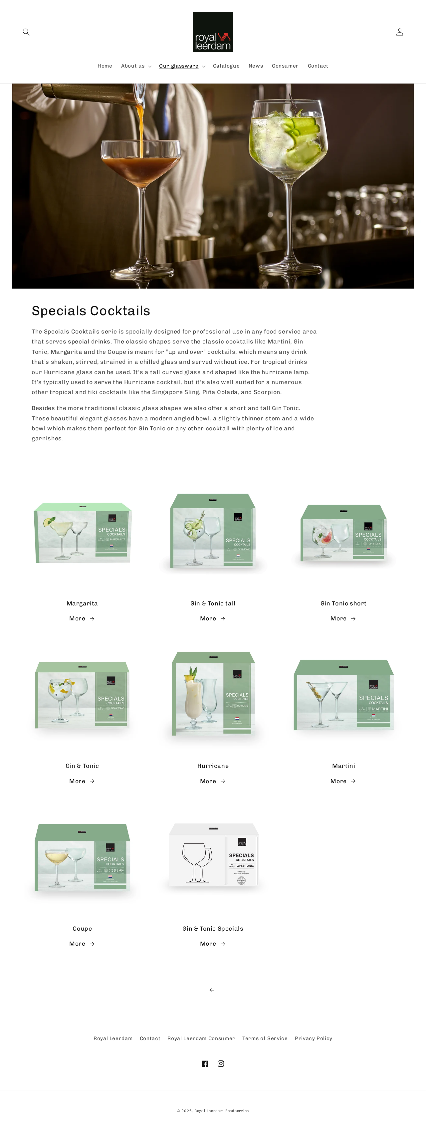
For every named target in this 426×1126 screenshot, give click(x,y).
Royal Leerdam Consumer (201, 1038)
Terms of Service (265, 1038)
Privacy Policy (313, 1038)
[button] (26, 32)
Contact (150, 1038)
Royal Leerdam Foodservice (221, 1111)
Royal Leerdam (113, 1038)
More (77, 618)
